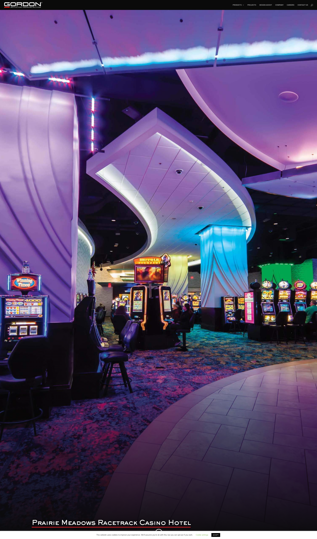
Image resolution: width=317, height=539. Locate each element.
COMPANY (279, 5)
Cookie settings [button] (202, 535)
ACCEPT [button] (216, 535)
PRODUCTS (237, 5)
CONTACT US (303, 5)
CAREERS (290, 5)
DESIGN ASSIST (265, 5)
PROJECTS (251, 5)
